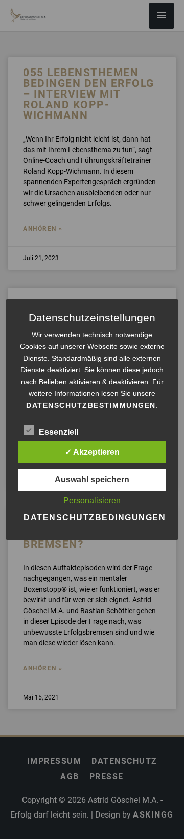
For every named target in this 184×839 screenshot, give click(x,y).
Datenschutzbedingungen (95, 517)
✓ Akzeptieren (92, 452)
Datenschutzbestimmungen (91, 405)
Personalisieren (92, 500)
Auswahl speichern (92, 479)
